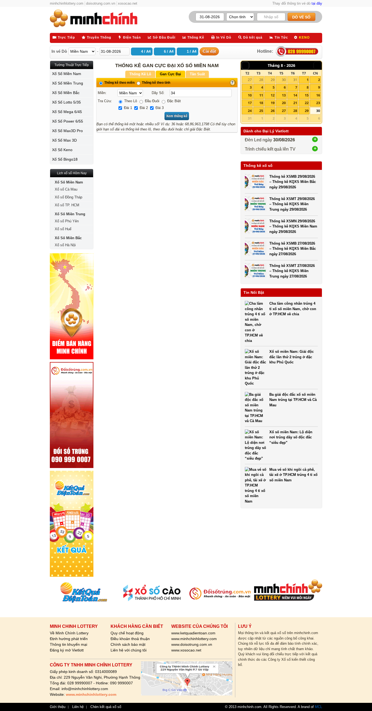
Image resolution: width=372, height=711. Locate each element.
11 (261, 95)
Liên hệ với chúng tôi (129, 650)
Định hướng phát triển (69, 639)
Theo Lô (130, 101)
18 (261, 102)
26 (273, 110)
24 (250, 110)
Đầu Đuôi (151, 101)
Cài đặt (209, 51)
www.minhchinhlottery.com (194, 639)
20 (284, 102)
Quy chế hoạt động (127, 633)
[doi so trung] (71, 415)
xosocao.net (127, 3)
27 (250, 79)
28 (261, 79)
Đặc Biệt (173, 101)
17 (250, 102)
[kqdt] (71, 524)
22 (307, 102)
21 (295, 102)
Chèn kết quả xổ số (105, 707)
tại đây (317, 3)
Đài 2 (143, 108)
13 (284, 95)
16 (318, 95)
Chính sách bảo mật (128, 644)
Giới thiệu (57, 707)
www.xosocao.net (186, 650)
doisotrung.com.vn (100, 3)
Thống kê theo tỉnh (155, 83)
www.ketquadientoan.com (193, 633)
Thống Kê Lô (140, 74)
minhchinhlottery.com (66, 3)
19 (273, 102)
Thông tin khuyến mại (68, 644)
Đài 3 (159, 108)
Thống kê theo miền (119, 83)
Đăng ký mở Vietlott (67, 650)
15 (307, 95)
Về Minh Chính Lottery (69, 633)
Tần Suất (197, 74)
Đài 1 (127, 108)
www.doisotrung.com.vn (191, 644)
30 (284, 79)
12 (273, 95)
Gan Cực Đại (170, 74)
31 (295, 79)
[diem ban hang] (71, 306)
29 (273, 79)
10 (250, 95)
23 (318, 102)
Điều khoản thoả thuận (130, 639)
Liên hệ (78, 707)
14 (295, 95)
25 (261, 110)
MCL (318, 707)
